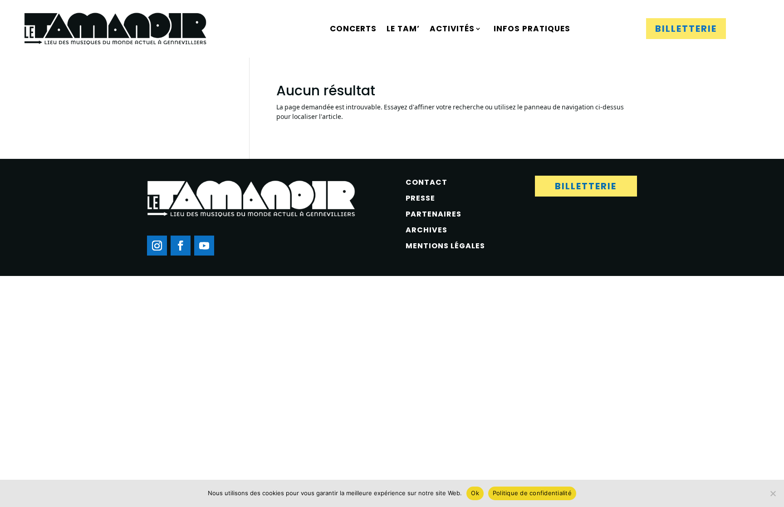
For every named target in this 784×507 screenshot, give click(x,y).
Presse (420, 198)
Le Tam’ (403, 28)
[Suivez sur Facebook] (181, 246)
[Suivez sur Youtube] (204, 246)
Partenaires (433, 214)
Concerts (353, 28)
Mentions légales (445, 246)
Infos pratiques (532, 28)
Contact (426, 182)
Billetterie (686, 28)
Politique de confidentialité (532, 493)
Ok (475, 493)
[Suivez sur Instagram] (157, 246)
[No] (772, 493)
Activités (452, 28)
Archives (426, 230)
